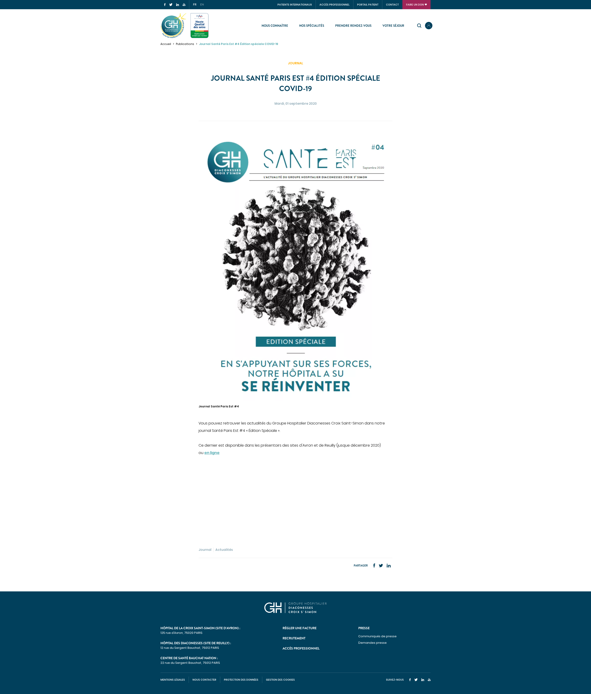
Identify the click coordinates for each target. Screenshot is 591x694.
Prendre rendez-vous (353, 26)
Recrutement (294, 638)
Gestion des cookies (280, 680)
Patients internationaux (294, 4)
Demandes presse (372, 643)
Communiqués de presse (377, 636)
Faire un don (415, 4)
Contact (392, 4)
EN (202, 5)
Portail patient (367, 4)
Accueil (165, 44)
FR (194, 5)
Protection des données (241, 680)
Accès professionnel (335, 4)
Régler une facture (300, 628)
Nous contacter (204, 680)
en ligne (212, 452)
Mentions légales (172, 680)
